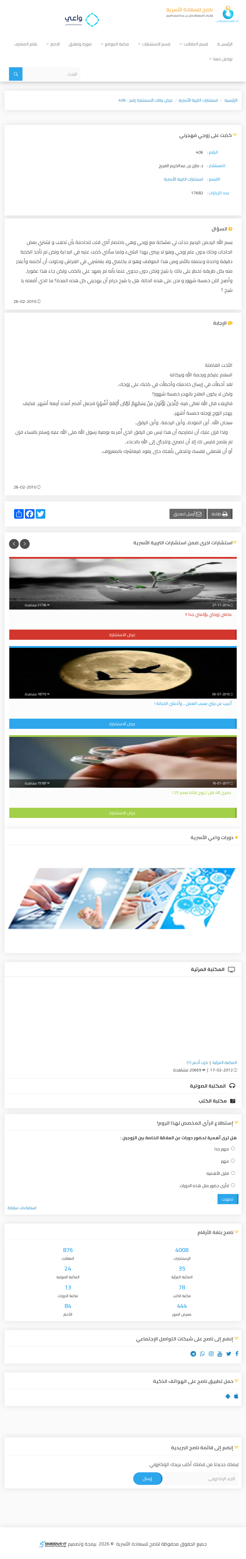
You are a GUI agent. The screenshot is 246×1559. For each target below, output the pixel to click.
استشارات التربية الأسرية (198, 100)
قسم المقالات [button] (196, 44)
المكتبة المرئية (208, 969)
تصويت (227, 1199)
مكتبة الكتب (213, 1100)
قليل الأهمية (217, 1173)
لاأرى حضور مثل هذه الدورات (204, 1186)
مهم (225, 1161)
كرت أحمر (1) (197, 1062)
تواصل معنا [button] (222, 59)
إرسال (147, 1478)
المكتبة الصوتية (208, 1085)
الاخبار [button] (55, 44)
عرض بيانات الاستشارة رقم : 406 (145, 100)
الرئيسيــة (224, 44)
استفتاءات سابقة (22, 1208)
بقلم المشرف (25, 44)
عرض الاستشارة (122, 635)
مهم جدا (221, 1149)
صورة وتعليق (80, 44)
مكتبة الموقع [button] (117, 44)
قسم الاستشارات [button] (156, 44)
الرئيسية (230, 100)
